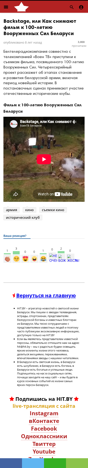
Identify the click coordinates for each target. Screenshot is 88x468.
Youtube (44, 451)
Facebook (44, 428)
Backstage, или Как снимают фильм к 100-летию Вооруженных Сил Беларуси (39, 27)
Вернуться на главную (46, 295)
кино (29, 210)
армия (11, 210)
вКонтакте (44, 421)
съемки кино (53, 210)
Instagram (44, 413)
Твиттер (44, 444)
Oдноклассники (44, 436)
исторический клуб (23, 217)
